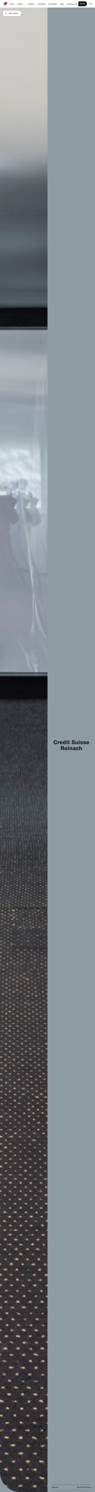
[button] (21, 4)
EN (90, 4)
